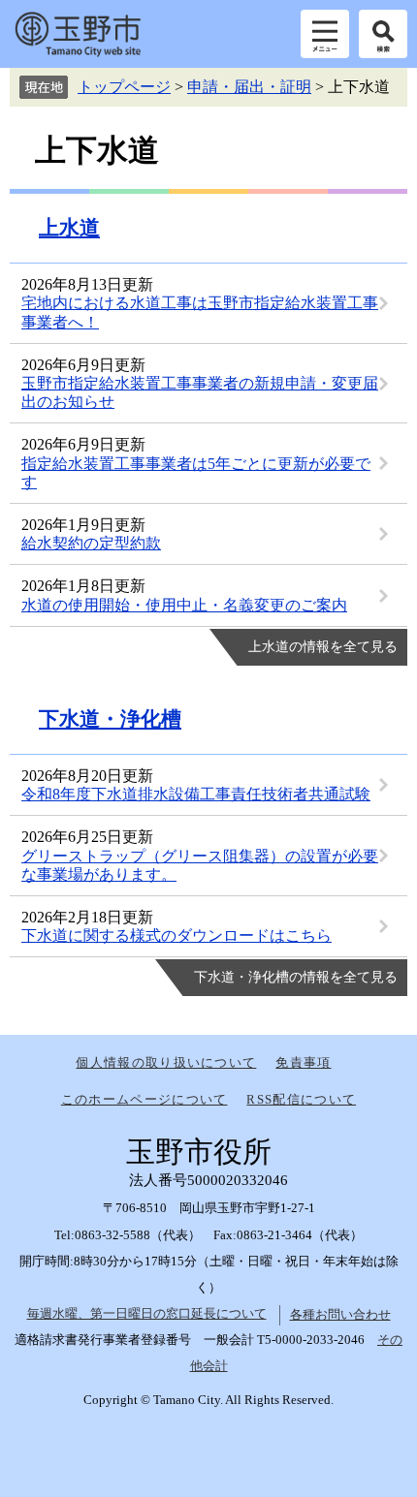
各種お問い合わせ (340, 1314)
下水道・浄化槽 (110, 719)
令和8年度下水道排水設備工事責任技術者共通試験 (195, 794)
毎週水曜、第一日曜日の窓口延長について (147, 1313)
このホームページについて (144, 1099)
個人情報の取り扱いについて (166, 1062)
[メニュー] (325, 34)
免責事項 (303, 1062)
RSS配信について (301, 1099)
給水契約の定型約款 (91, 543)
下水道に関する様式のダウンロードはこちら (176, 935)
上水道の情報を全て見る (323, 646)
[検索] (383, 34)
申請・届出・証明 (249, 86)
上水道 (69, 227)
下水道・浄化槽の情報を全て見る (296, 977)
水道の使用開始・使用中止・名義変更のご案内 (184, 605)
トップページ (124, 86)
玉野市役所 (78, 34)
